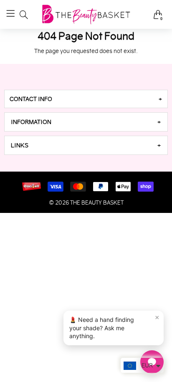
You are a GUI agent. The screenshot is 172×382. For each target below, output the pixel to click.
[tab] (86, 99)
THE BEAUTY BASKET (97, 202)
